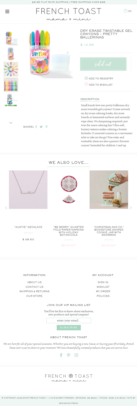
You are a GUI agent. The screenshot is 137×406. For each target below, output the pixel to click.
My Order (103, 291)
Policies (103, 296)
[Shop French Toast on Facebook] (61, 356)
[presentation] (6, 207)
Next (11, 121)
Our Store (34, 296)
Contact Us (34, 287)
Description (89, 99)
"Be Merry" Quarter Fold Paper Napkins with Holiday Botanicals (68, 231)
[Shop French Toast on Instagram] (76, 356)
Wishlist (103, 287)
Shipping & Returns (34, 291)
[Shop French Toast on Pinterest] (68, 356)
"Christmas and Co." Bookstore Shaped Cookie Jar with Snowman (109, 231)
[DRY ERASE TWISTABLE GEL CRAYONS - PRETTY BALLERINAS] (11, 38)
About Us (34, 282)
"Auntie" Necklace (28, 227)
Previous (11, 26)
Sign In (103, 282)
